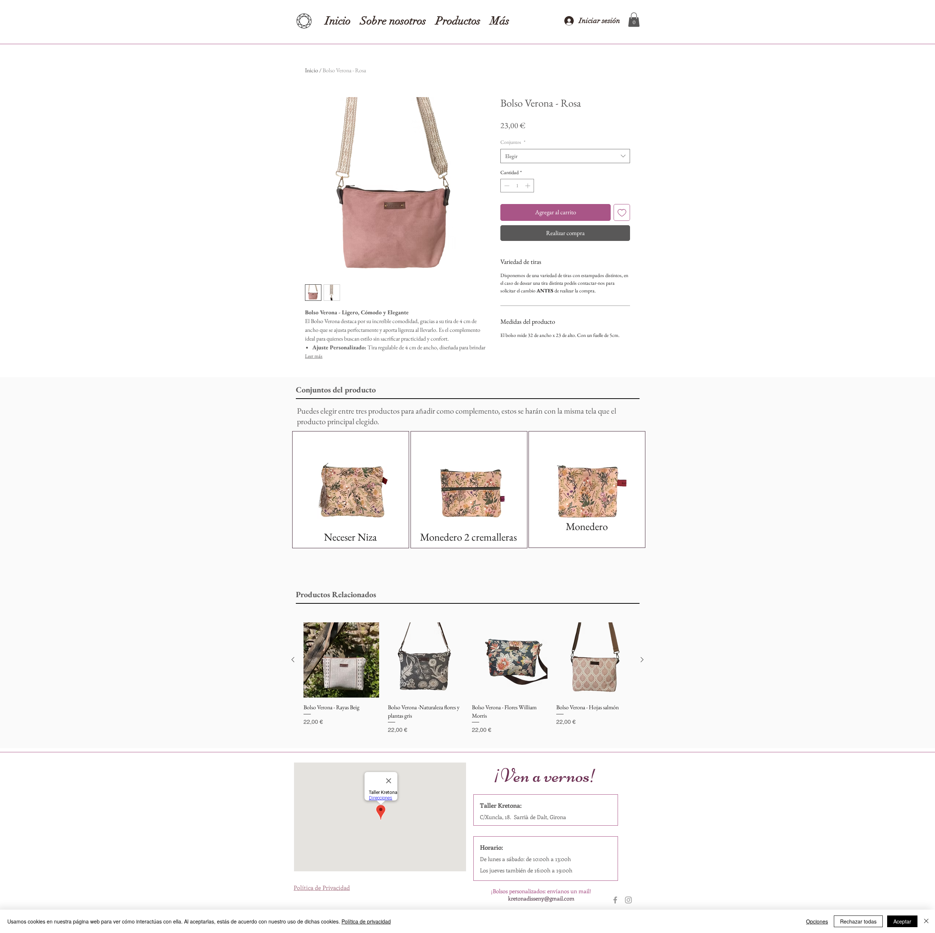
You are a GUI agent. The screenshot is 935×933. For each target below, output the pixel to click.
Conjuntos (513, 142)
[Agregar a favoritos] (622, 212)
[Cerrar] (926, 921)
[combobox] (565, 156)
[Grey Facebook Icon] (615, 900)
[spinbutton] (517, 185)
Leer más (314, 356)
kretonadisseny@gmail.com (541, 898)
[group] (467, 678)
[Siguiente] (642, 659)
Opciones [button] (817, 921)
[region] (350, 489)
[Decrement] (506, 185)
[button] (634, 19)
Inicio (311, 70)
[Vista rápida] (341, 660)
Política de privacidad (366, 921)
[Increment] (528, 185)
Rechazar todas (858, 921)
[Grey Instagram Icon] (628, 900)
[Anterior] (293, 659)
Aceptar (902, 921)
